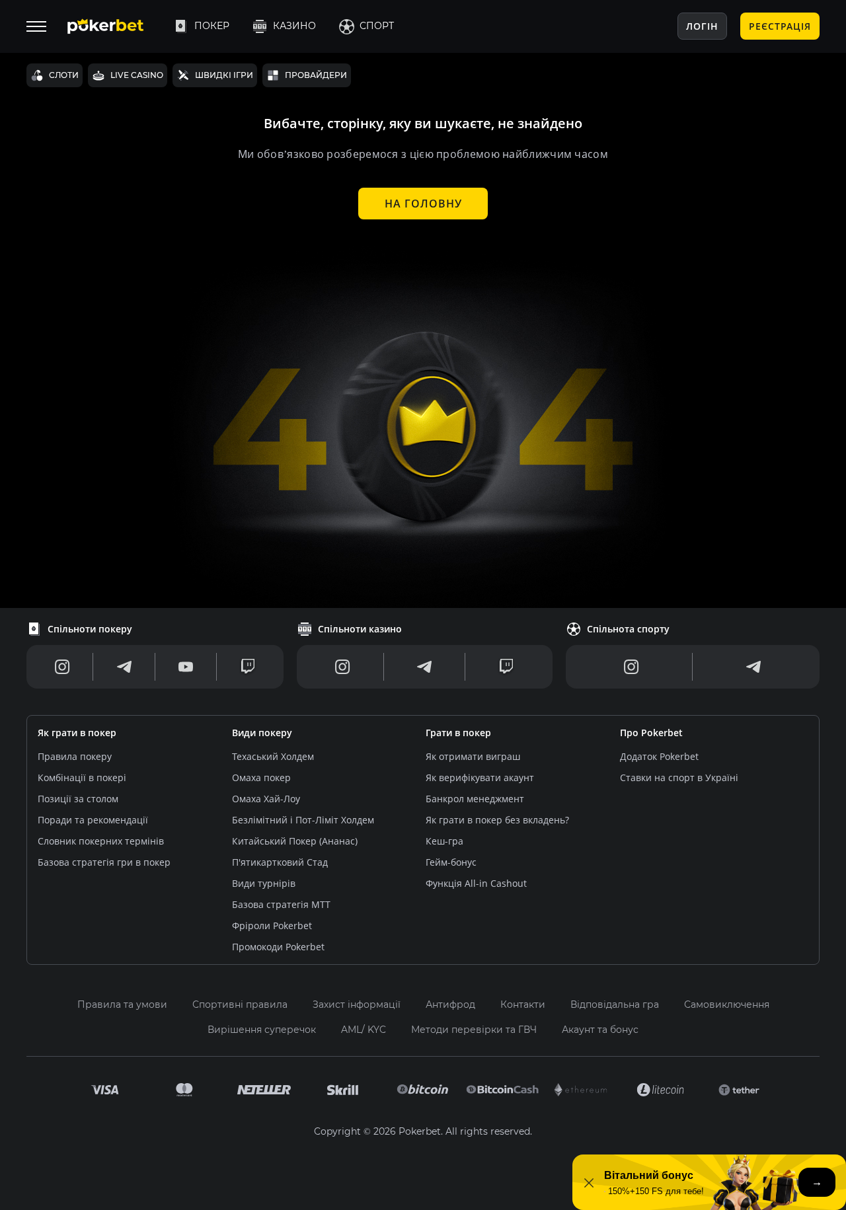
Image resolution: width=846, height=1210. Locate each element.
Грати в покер (458, 732)
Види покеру (262, 732)
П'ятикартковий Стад (280, 862)
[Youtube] (185, 667)
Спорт (377, 26)
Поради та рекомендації (93, 819)
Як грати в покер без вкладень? (497, 819)
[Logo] (115, 26)
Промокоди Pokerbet (278, 946)
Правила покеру (75, 756)
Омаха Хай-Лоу (266, 798)
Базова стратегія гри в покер (104, 862)
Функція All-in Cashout (476, 883)
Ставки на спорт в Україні (679, 777)
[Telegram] (124, 667)
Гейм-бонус (451, 862)
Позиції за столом (78, 798)
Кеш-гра (444, 841)
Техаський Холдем (273, 756)
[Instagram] (62, 667)
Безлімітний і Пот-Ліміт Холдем (303, 819)
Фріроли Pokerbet (272, 925)
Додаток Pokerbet (659, 756)
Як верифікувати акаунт (480, 777)
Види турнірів (263, 883)
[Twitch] (248, 667)
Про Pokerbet (651, 732)
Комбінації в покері (82, 777)
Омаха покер (261, 777)
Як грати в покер (77, 732)
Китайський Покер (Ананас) (295, 841)
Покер (211, 26)
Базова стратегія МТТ (281, 904)
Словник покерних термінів (101, 841)
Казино (294, 26)
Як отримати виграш (473, 756)
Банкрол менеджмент (475, 798)
